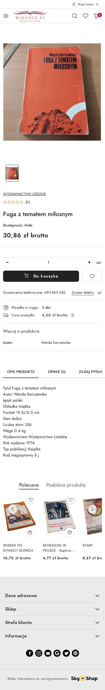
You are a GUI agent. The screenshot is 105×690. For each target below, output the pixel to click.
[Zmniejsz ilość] (7, 262)
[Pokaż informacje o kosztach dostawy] (72, 315)
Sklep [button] (10, 609)
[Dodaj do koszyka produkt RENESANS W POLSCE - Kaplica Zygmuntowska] (69, 532)
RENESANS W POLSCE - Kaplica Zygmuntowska (57, 548)
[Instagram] (38, 653)
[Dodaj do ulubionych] (92, 276)
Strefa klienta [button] (18, 622)
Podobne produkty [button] (66, 485)
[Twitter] (66, 653)
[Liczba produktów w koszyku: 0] (96, 16)
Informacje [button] (16, 636)
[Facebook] (29, 653)
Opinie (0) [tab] (57, 371)
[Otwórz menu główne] (6, 16)
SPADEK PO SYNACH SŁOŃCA (18, 548)
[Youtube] (47, 653)
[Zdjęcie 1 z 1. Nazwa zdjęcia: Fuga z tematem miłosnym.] (12, 173)
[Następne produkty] (92, 509)
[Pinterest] (75, 653)
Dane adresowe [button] (21, 595)
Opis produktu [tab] (21, 371)
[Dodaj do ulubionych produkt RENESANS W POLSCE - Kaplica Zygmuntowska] (70, 500)
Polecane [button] (29, 485)
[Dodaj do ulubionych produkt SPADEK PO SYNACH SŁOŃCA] (31, 500)
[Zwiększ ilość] (89, 262)
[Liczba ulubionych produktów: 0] (85, 16)
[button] (16, 202)
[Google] (57, 653)
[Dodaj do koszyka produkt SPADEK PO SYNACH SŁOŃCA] (30, 532)
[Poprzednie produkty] (12, 509)
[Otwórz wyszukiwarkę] (74, 16)
